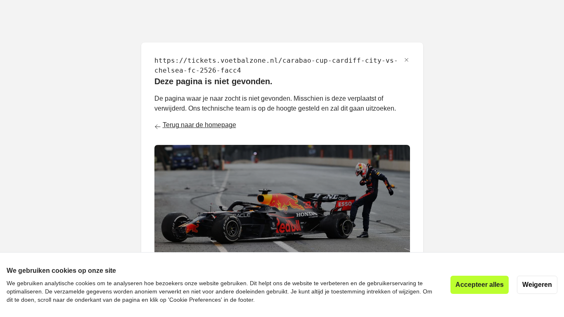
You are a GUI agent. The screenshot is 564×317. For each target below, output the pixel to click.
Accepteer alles (479, 284)
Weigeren (537, 284)
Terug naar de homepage (199, 124)
